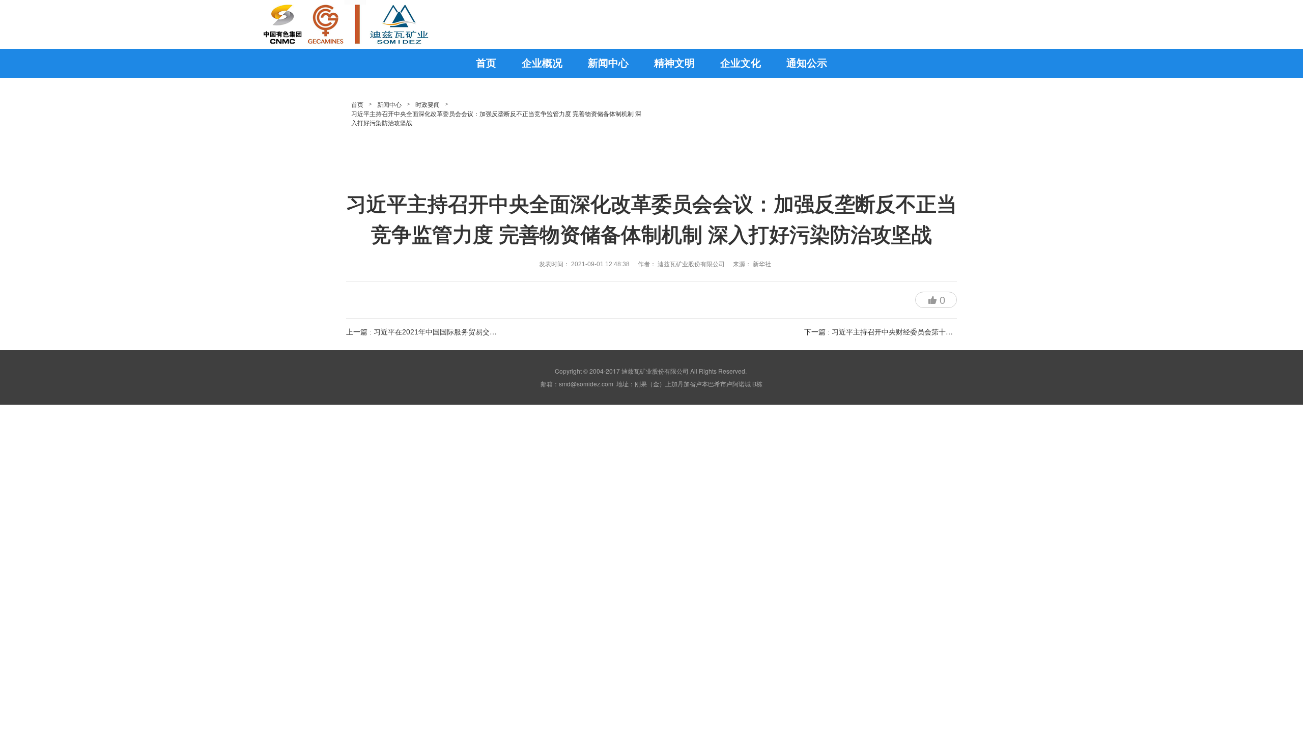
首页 (357, 104)
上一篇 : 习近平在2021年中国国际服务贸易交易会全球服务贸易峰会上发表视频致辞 (478, 332)
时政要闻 (427, 104)
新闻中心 (389, 104)
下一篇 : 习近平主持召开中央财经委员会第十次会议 (885, 332)
